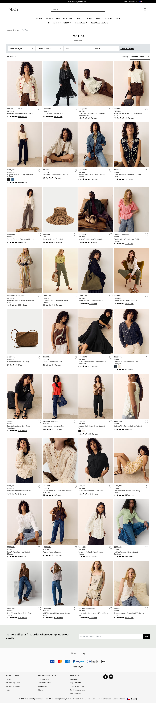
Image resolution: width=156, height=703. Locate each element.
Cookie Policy (78, 699)
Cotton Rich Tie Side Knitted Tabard (128, 426)
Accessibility (90, 699)
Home (8, 30)
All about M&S (75, 693)
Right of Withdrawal (103, 699)
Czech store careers (77, 690)
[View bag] (145, 9)
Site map (41, 690)
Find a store (133, 2)
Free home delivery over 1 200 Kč (59, 23)
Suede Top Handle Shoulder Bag (90, 300)
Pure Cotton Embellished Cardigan (20, 491)
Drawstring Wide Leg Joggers (125, 300)
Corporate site (75, 683)
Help (8, 690)
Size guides (42, 686)
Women (16, 30)
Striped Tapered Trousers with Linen (21, 239)
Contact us (74, 679)
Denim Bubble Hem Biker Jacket (91, 239)
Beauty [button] (80, 19)
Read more (78, 40)
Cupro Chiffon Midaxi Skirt (53, 113)
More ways (77, 667)
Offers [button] (98, 19)
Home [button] (89, 19)
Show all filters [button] (127, 48)
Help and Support (81, 23)
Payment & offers (44, 683)
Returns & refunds (13, 686)
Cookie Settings (119, 699)
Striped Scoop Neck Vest (52, 362)
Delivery (9, 679)
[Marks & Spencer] (13, 9)
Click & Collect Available (99, 23)
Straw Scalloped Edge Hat (53, 239)
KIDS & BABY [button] (68, 19)
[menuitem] (39, 18)
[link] (140, 1)
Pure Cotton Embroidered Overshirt (21, 113)
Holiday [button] (108, 19)
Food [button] (117, 19)
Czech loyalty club (77, 686)
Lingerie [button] (49, 19)
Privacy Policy (65, 699)
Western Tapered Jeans (52, 552)
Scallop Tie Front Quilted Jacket (55, 175)
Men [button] (58, 19)
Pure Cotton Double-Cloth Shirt (90, 491)
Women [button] (39, 19)
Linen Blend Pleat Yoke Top (53, 426)
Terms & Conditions (51, 699)
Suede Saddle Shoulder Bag (18, 362)
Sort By (125, 57)
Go (146, 636)
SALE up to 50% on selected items (78, 2)
